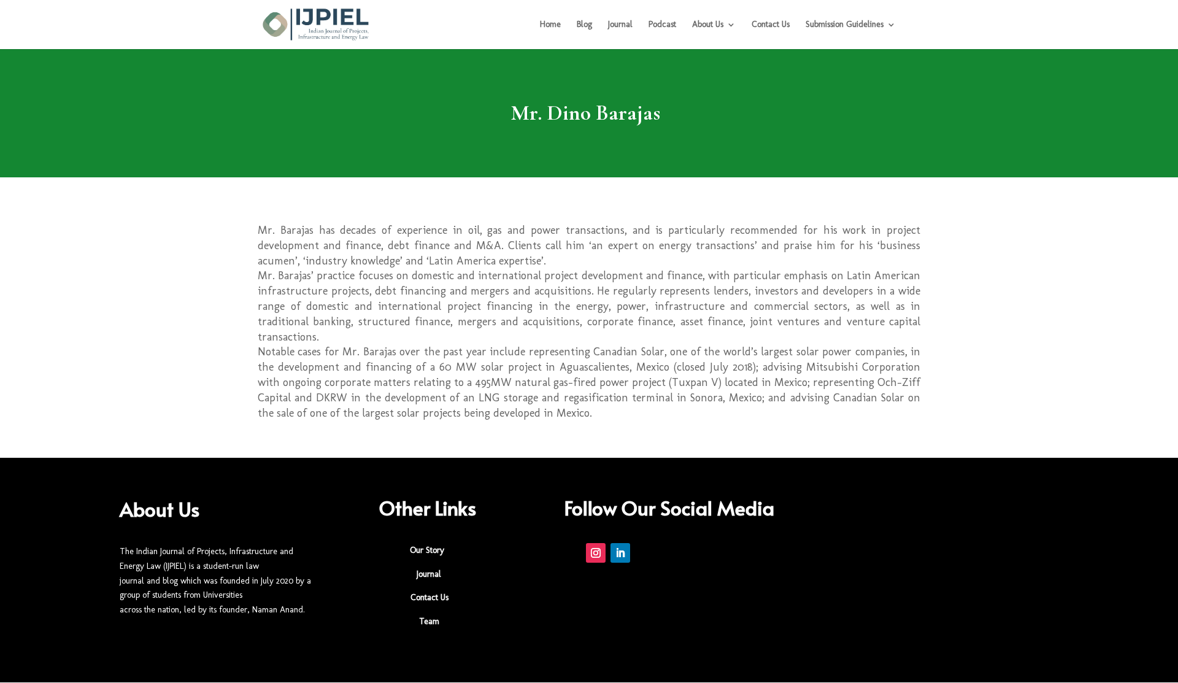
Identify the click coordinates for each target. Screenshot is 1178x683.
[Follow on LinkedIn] (620, 553)
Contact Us (771, 24)
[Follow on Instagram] (596, 553)
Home (550, 24)
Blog (584, 24)
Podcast (662, 24)
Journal (620, 24)
